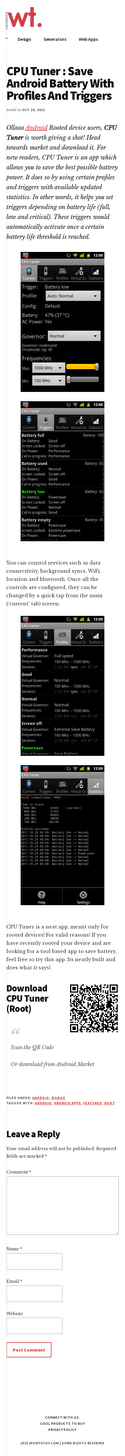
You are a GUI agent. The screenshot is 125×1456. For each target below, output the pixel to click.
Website (14, 1313)
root (109, 1103)
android (43, 1103)
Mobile (58, 1098)
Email (14, 1281)
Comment (18, 1172)
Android (36, 127)
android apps (67, 1103)
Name (14, 1249)
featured (92, 1103)
